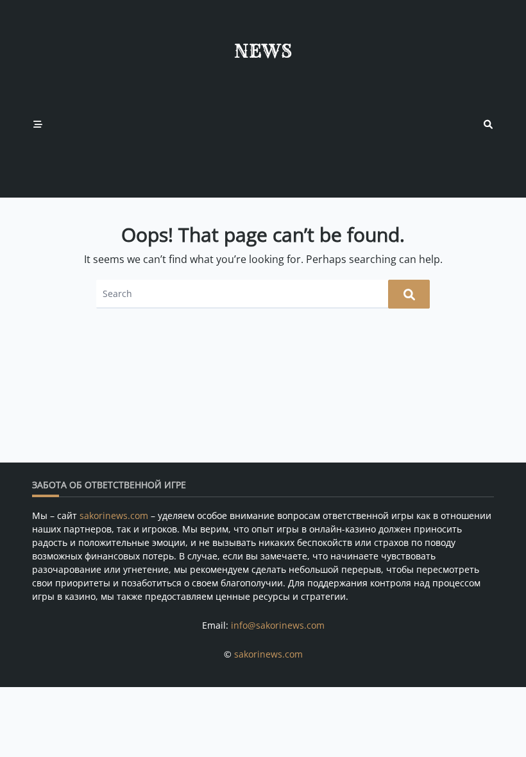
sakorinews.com (114, 515)
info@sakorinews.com (278, 625)
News (263, 51)
